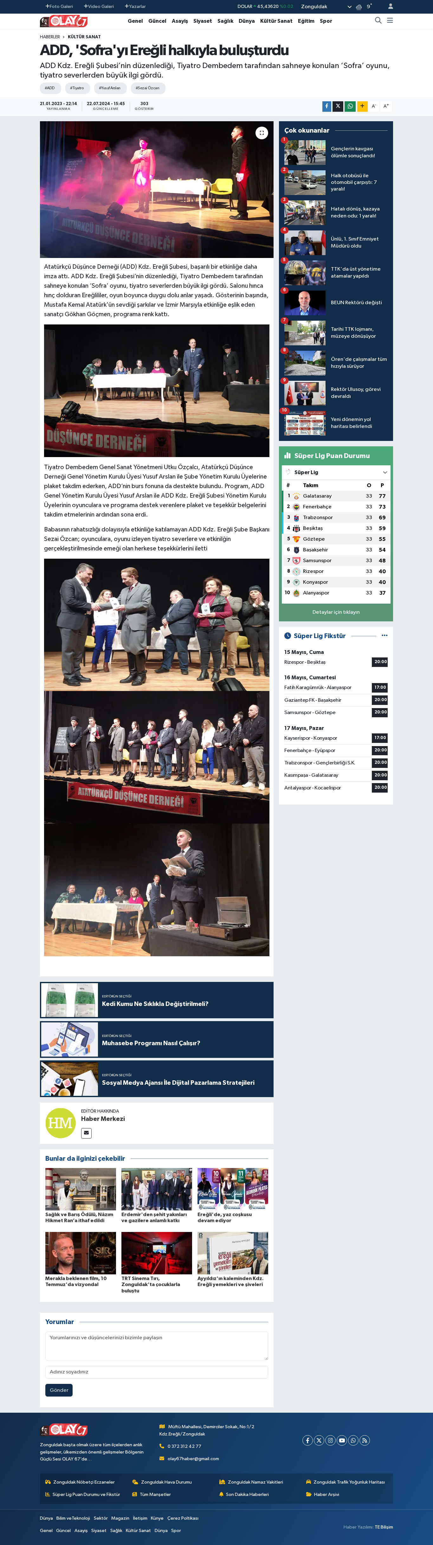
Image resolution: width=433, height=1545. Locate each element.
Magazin (120, 1518)
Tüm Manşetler (155, 1494)
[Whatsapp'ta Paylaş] (350, 106)
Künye (157, 1518)
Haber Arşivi (326, 1494)
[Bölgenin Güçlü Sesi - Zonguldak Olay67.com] (63, 21)
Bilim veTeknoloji (73, 1518)
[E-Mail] (86, 1133)
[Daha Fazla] (362, 106)
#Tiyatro (77, 88)
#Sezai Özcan (147, 88)
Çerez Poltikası (182, 1518)
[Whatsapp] (353, 1440)
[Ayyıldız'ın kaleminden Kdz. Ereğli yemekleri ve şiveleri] (232, 1253)
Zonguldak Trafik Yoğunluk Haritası (349, 1482)
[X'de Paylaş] (338, 106)
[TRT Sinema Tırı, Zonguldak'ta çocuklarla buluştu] (156, 1253)
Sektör (101, 1518)
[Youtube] (342, 1440)
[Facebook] (307, 1440)
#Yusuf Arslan (109, 88)
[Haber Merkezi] (60, 1123)
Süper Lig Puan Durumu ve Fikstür (86, 1494)
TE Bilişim (384, 1527)
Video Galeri (101, 6)
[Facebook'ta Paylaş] (326, 106)
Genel (135, 21)
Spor (326, 21)
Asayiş (180, 21)
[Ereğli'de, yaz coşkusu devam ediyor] (232, 1189)
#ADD (50, 88)
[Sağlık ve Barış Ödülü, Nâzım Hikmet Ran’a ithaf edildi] (80, 1189)
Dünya (247, 21)
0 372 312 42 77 (184, 1446)
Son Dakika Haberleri (247, 1494)
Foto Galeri (61, 6)
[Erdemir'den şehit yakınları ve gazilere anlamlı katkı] (156, 1189)
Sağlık (225, 21)
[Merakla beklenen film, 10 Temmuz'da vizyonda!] (80, 1253)
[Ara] (378, 21)
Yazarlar (137, 6)
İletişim (140, 1518)
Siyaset (202, 21)
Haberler (50, 37)
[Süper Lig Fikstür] (385, 636)
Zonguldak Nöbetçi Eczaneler (84, 1482)
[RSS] (364, 1440)
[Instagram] (330, 1440)
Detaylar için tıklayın (336, 612)
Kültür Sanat (276, 21)
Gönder (59, 1390)
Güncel (157, 21)
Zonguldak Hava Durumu (166, 1482)
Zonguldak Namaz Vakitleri (255, 1482)
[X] (319, 1440)
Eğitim (306, 21)
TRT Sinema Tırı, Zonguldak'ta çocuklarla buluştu (150, 1284)
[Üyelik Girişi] (388, 7)
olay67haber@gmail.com (193, 1458)
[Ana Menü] (390, 21)
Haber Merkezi (103, 1119)
